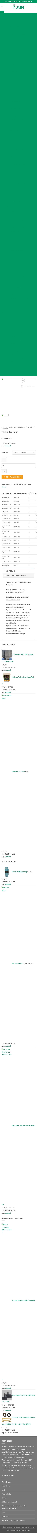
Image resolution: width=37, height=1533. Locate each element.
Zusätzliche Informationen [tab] (15, 575)
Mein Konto (6, 1486)
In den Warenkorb (12, 477)
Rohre (5, 429)
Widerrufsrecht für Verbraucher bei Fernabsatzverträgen (14, 1507)
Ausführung (5, 452)
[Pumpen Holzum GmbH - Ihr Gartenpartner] (18, 6)
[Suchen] (2, 7)
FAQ (3, 1490)
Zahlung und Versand (9, 1502)
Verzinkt (30, 427)
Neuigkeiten (25, 1527)
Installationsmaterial (16, 427)
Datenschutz (6, 1494)
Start (4, 427)
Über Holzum (6, 1482)
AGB (3, 1512)
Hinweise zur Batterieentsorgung (13, 1520)
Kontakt (4, 1498)
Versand (8, 446)
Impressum (5, 1516)
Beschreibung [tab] (10, 571)
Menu (2, 12)
